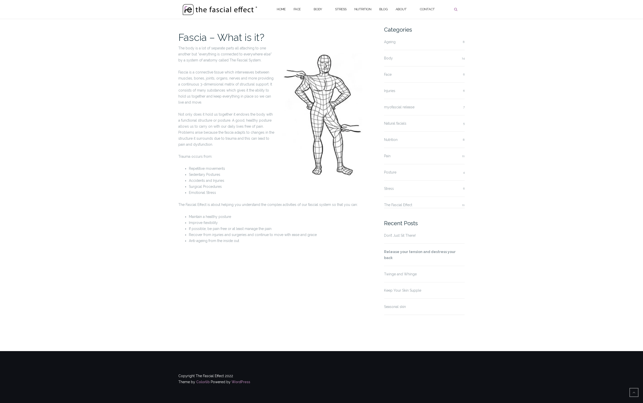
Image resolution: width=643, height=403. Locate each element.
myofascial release (399, 107)
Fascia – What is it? (221, 37)
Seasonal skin (395, 307)
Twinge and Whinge (400, 274)
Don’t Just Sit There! (400, 235)
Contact (427, 9)
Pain (387, 156)
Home (281, 9)
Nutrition (362, 9)
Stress (340, 9)
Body (318, 9)
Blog (383, 9)
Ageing (390, 42)
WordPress (241, 382)
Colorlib (203, 382)
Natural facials (395, 123)
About (401, 9)
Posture (390, 172)
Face (297, 9)
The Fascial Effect (398, 205)
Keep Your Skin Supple (402, 290)
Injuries (389, 91)
